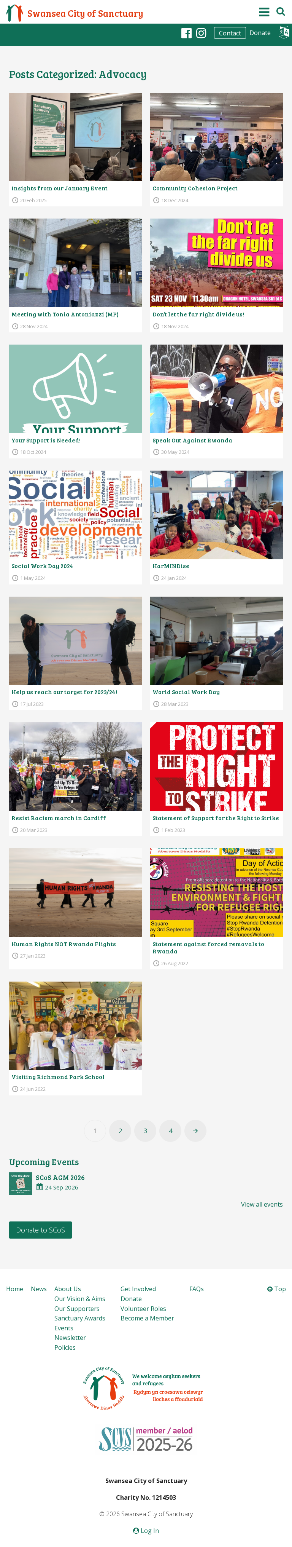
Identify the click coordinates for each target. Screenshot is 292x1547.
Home (14, 1289)
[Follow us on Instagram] (201, 33)
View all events (262, 1204)
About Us (67, 1289)
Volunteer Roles (143, 1308)
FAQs (196, 1289)
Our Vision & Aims (79, 1299)
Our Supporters (77, 1308)
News (39, 1289)
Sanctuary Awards (79, 1318)
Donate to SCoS (40, 1229)
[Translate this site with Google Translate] (284, 34)
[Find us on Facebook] (186, 33)
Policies (65, 1347)
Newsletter (70, 1337)
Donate (260, 33)
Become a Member (147, 1318)
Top (279, 1289)
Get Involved (138, 1289)
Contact (230, 33)
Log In (149, 1530)
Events (63, 1328)
